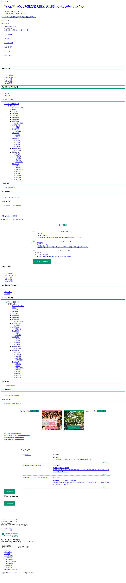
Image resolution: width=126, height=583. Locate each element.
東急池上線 (15, 164)
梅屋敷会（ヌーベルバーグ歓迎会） (64, 480)
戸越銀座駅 (15, 117)
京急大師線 (15, 121)
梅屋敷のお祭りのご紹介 (61, 468)
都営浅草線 (15, 129)
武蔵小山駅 (15, 119)
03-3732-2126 (5, 23)
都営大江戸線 (16, 125)
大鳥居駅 (18, 137)
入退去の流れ (8, 565)
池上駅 (17, 173)
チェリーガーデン (43, 245)
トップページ (8, 34)
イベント (7, 51)
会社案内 (7, 554)
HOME (6, 550)
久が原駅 (18, 166)
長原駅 (17, 167)
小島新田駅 (19, 123)
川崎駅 (17, 146)
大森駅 (17, 142)
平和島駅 (18, 156)
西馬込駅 (18, 131)
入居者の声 (8, 47)
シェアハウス (8, 43)
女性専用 (15, 113)
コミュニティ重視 (18, 108)
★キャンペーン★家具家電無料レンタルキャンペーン (54, 256)
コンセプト (8, 39)
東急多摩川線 (16, 148)
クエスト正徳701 (42, 254)
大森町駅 (18, 158)
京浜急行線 (15, 152)
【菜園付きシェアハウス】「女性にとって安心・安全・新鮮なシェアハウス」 (62, 247)
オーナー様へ (8, 563)
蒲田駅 (17, 144)
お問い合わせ (8, 55)
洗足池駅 (18, 171)
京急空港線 (15, 133)
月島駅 (17, 127)
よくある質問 (8, 567)
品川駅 (17, 140)
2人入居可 (15, 111)
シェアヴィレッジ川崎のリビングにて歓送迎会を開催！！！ (73, 459)
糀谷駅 (17, 135)
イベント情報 (8, 559)
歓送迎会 (56, 457)
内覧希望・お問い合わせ (12, 569)
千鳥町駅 (18, 175)
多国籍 (14, 109)
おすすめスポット (10, 561)
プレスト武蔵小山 (43, 235)
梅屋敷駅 (18, 160)
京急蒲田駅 (19, 162)
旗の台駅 (18, 177)
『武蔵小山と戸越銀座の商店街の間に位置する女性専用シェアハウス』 (60, 237)
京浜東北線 (15, 138)
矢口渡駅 (18, 150)
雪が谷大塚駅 (19, 169)
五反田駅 (18, 179)
